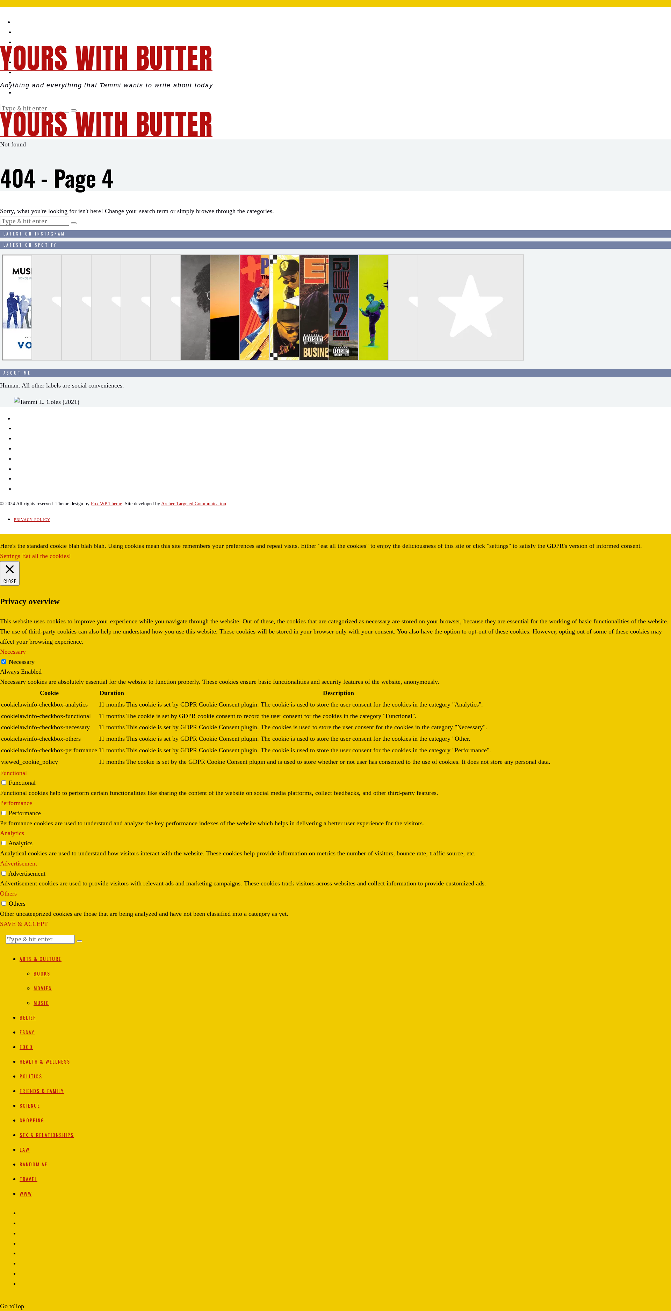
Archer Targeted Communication (193, 503)
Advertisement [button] (18, 863)
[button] (74, 223)
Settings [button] (10, 555)
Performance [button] (16, 802)
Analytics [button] (12, 833)
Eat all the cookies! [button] (46, 555)
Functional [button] (13, 772)
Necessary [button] (13, 651)
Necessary (22, 661)
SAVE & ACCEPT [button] (24, 923)
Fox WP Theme (106, 503)
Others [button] (8, 893)
